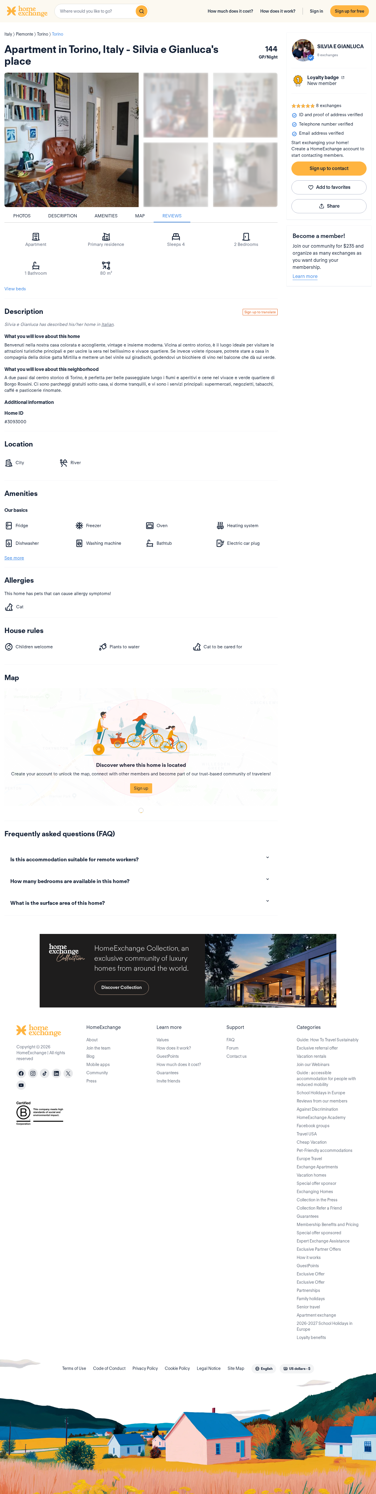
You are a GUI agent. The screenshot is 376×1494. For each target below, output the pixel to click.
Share (333, 206)
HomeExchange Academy (321, 1117)
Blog (90, 1056)
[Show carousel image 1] (175, 105)
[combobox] (102, 11)
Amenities (106, 216)
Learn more (305, 276)
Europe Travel (309, 1158)
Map (140, 216)
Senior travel (308, 1307)
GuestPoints (168, 1056)
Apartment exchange (316, 1315)
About (92, 1039)
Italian (107, 324)
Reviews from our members (322, 1101)
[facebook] (21, 1073)
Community (97, 1072)
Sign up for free (349, 11)
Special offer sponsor (316, 1183)
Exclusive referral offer (317, 1048)
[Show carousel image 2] (245, 105)
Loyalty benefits (311, 1337)
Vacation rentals (311, 1056)
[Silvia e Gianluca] (303, 50)
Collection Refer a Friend (319, 1208)
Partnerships (308, 1290)
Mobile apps (98, 1064)
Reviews (172, 216)
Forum (232, 1048)
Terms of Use (74, 1368)
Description (62, 216)
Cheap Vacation (312, 1142)
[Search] (141, 11)
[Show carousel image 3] (175, 174)
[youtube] (21, 1085)
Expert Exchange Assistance (323, 1241)
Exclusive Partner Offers (319, 1249)
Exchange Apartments (317, 1167)
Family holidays (311, 1298)
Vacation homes (311, 1175)
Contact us (236, 1056)
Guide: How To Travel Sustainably (327, 1039)
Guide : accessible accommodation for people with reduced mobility (326, 1078)
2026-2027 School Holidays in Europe (324, 1326)
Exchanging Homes (315, 1191)
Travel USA (307, 1134)
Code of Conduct (109, 1368)
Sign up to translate (260, 312)
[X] (68, 1073)
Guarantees (168, 1072)
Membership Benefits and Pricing (328, 1224)
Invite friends (168, 1081)
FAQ (230, 1039)
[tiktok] (44, 1073)
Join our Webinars (313, 1064)
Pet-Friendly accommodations (324, 1150)
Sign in (316, 11)
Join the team (98, 1048)
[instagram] (33, 1073)
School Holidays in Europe (321, 1092)
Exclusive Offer (311, 1274)
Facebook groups (313, 1125)
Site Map (236, 1368)
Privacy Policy (145, 1368)
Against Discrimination (317, 1109)
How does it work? (278, 11)
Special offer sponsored (319, 1232)
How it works (309, 1257)
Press (91, 1081)
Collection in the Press (317, 1199)
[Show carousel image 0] (71, 140)
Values (163, 1039)
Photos (22, 216)
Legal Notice (209, 1368)
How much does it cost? (230, 11)
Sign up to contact (329, 168)
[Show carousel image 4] (245, 174)
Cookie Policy (177, 1368)
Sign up (141, 788)
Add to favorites (333, 187)
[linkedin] (56, 1073)
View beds (15, 289)
